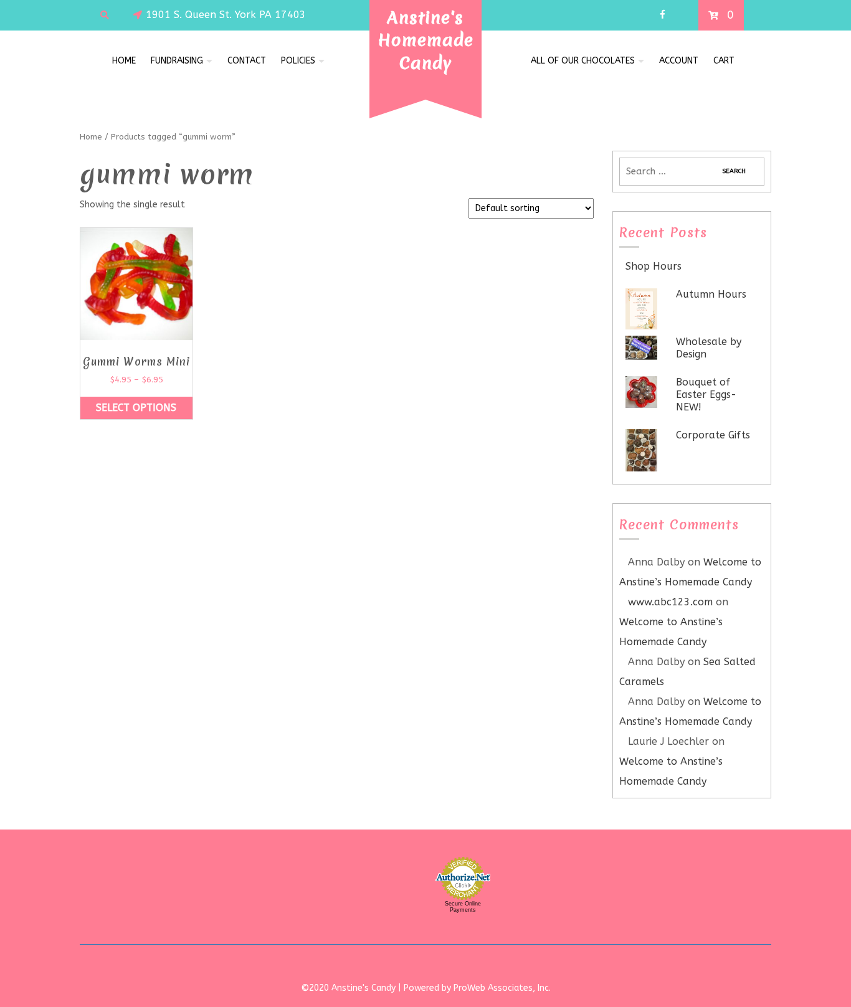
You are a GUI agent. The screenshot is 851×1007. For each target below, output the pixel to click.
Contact (246, 60)
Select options (136, 408)
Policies (298, 60)
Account (678, 60)
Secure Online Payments (463, 907)
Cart (724, 60)
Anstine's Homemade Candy (425, 40)
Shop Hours (653, 266)
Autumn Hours (711, 294)
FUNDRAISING (177, 60)
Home (124, 60)
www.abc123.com (670, 602)
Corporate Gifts (713, 435)
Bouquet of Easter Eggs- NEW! (706, 394)
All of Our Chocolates (583, 60)
